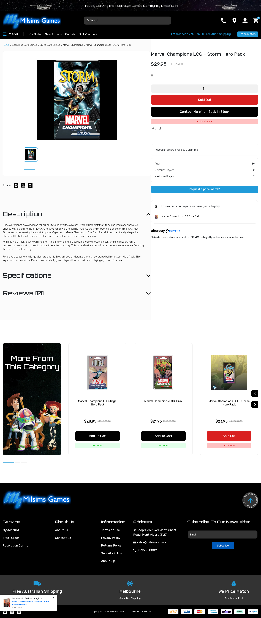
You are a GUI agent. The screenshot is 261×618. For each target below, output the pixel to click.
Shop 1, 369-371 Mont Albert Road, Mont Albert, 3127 (154, 532)
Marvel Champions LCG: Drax (163, 401)
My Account (11, 530)
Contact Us (63, 538)
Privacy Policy (110, 538)
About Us (61, 530)
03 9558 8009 (146, 550)
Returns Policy (111, 545)
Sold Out (204, 100)
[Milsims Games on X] (12, 611)
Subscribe (223, 545)
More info (174, 230)
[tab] (29, 169)
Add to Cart (98, 436)
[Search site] (88, 20)
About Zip (108, 561)
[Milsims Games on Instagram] (19, 611)
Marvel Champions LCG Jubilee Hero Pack (229, 402)
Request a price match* (204, 189)
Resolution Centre (15, 545)
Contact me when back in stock (204, 112)
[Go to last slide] (254, 393)
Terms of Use (110, 530)
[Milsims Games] (35, 20)
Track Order (11, 538)
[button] (33, 154)
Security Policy (111, 553)
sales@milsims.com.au (152, 542)
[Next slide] (254, 404)
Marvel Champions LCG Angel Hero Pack (97, 402)
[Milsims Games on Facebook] (5, 611)
